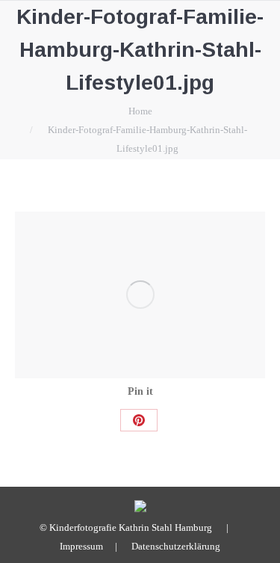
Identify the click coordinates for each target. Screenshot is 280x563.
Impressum (81, 546)
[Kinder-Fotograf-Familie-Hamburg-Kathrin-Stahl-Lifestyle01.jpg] (140, 295)
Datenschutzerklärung (175, 546)
